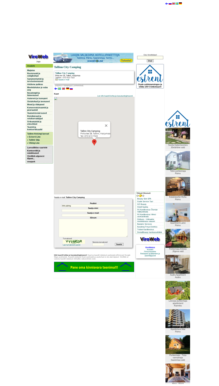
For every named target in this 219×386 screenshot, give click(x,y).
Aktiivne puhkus (35, 84)
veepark (31, 161)
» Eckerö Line (34, 137)
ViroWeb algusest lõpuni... (35, 157)
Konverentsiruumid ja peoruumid (37, 108)
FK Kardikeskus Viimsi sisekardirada (146, 215)
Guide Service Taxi (145, 201)
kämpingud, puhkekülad (73, 85)
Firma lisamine (150, 251)
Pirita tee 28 (60, 76)
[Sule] (106, 125)
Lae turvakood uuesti (71, 245)
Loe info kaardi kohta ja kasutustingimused (115, 96)
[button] (94, 142)
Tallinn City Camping (64, 73)
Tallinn (68, 76)
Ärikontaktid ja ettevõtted (34, 122)
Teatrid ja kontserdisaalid (34, 128)
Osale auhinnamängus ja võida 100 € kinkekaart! (150, 85)
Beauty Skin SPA (144, 199)
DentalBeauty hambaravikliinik (149, 232)
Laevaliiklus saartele (37, 147)
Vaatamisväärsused (37, 113)
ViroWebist (150, 247)
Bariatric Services (144, 224)
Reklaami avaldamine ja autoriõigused (150, 255)
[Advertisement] (95, 26)
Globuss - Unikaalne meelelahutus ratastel (146, 220)
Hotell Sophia (142, 207)
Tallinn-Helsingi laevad (38, 134)
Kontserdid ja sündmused (33, 152)
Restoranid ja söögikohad (33, 74)
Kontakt (150, 249)
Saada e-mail (63, 80)
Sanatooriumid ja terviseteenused (35, 80)
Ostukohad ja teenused (38, 101)
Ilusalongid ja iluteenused (33, 94)
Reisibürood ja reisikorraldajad (35, 117)
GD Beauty (141, 204)
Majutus (31, 70)
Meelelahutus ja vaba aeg (37, 88)
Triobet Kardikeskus (145, 229)
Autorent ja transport (37, 98)
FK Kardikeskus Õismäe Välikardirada (147, 211)
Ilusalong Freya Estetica (147, 227)
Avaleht (31, 66)
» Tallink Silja (33, 140)
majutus (59, 85)
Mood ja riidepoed (35, 104)
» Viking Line (33, 143)
